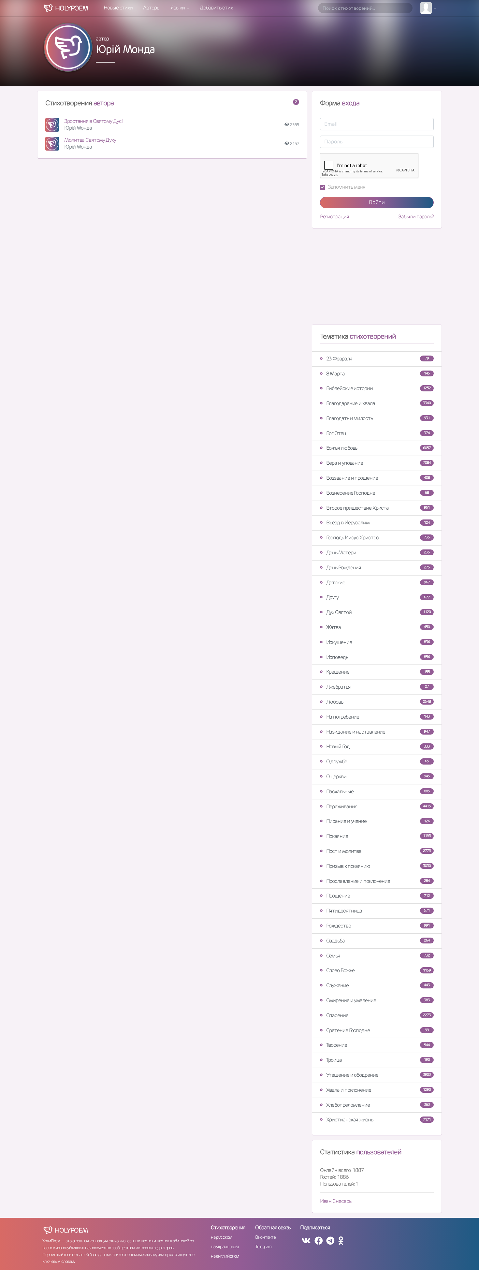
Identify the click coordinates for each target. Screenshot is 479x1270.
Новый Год (378, 746)
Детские (378, 582)
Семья (378, 955)
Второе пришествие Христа (378, 507)
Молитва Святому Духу (90, 140)
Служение (378, 985)
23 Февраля (377, 358)
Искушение (378, 642)
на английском (225, 1256)
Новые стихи (118, 7)
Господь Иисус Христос (378, 537)
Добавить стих (216, 7)
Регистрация (334, 216)
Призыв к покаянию (378, 866)
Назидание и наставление (378, 731)
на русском (221, 1237)
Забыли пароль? (416, 216)
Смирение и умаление (378, 1000)
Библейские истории (378, 388)
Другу (378, 597)
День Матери (378, 552)
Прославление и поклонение (378, 881)
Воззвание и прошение (378, 477)
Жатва (378, 627)
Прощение (378, 895)
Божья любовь (378, 448)
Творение (378, 1045)
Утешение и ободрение (378, 1075)
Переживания (378, 806)
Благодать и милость (378, 418)
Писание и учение (378, 821)
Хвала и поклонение (378, 1090)
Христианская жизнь (378, 1119)
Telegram (263, 1246)
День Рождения (378, 567)
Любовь (378, 701)
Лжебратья (377, 686)
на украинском (225, 1246)
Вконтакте (265, 1237)
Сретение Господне (377, 1030)
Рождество (378, 925)
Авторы (151, 7)
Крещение (378, 671)
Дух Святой (378, 612)
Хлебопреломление (378, 1105)
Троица (378, 1060)
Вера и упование (378, 463)
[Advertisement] (377, 279)
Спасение (378, 1015)
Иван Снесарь (335, 1201)
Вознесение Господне (377, 492)
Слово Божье (378, 970)
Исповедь (378, 657)
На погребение (378, 716)
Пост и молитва (378, 851)
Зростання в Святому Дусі (93, 121)
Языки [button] (177, 7)
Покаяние (378, 836)
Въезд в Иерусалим (378, 522)
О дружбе (377, 761)
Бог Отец (378, 433)
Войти (377, 202)
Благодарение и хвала (378, 403)
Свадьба (378, 940)
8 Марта (378, 373)
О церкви (378, 776)
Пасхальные (378, 791)
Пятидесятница (378, 910)
